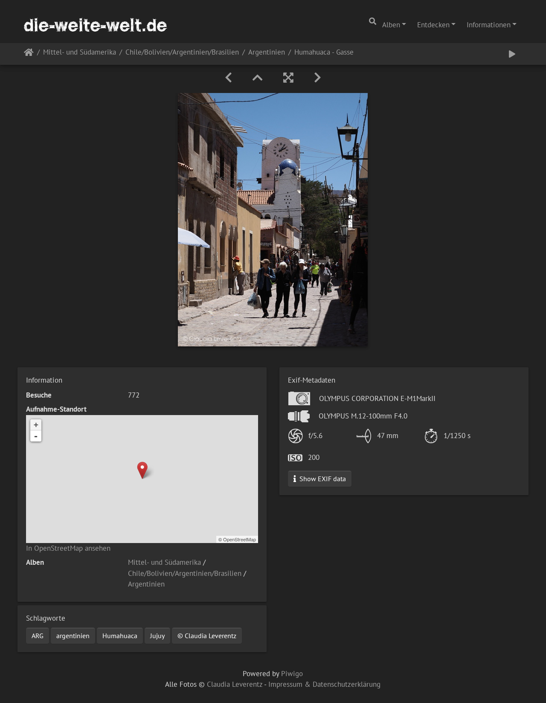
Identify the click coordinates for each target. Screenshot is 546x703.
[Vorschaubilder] (257, 77)
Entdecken (433, 24)
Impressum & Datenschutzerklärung (324, 684)
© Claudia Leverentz (206, 635)
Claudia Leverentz (234, 684)
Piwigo (292, 673)
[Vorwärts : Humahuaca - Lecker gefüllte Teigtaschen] (317, 77)
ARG (38, 635)
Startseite (29, 54)
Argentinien (266, 53)
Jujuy (157, 635)
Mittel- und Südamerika (79, 53)
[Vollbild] (288, 77)
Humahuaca (119, 635)
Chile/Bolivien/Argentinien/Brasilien (182, 53)
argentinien (73, 635)
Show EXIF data (322, 478)
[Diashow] (512, 54)
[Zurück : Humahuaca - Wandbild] (228, 77)
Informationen (489, 24)
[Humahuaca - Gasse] (142, 470)
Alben (391, 24)
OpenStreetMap (239, 539)
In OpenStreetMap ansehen (68, 548)
